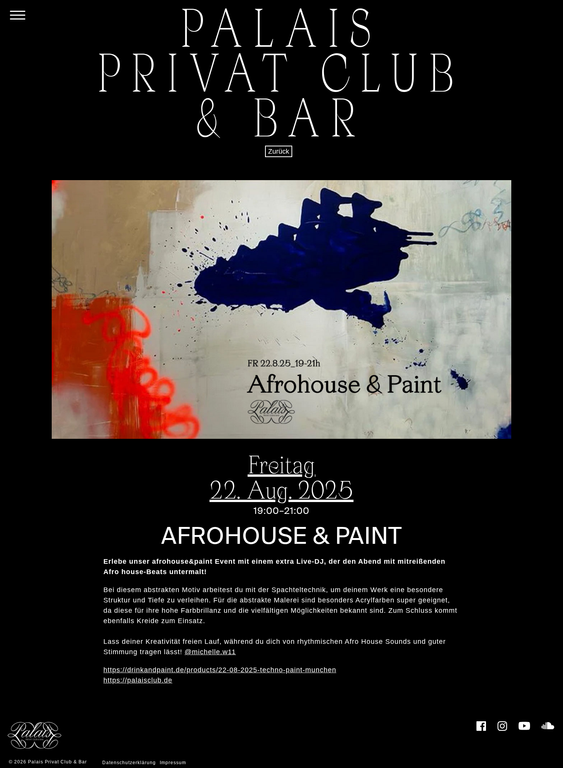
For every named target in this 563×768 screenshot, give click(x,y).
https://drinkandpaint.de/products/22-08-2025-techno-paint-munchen (219, 670)
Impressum (173, 762)
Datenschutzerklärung (129, 762)
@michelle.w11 (210, 652)
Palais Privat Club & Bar (57, 762)
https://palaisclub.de (137, 680)
